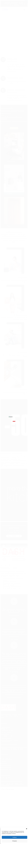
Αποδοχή (14, 837)
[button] (26, 828)
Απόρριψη (14, 840)
